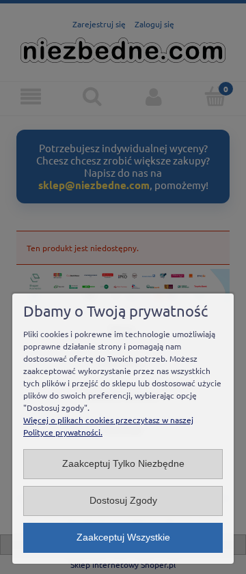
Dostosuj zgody (123, 501)
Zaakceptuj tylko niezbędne (123, 464)
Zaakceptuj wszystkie (123, 537)
